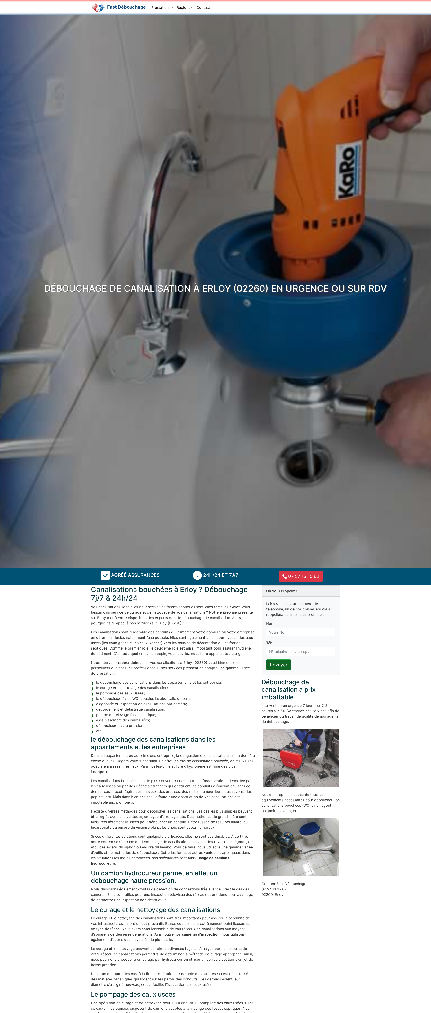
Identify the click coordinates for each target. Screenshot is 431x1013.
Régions (183, 7)
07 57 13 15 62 (303, 576)
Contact (203, 7)
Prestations (160, 7)
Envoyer (278, 664)
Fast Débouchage (126, 7)
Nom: (270, 623)
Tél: (269, 643)
